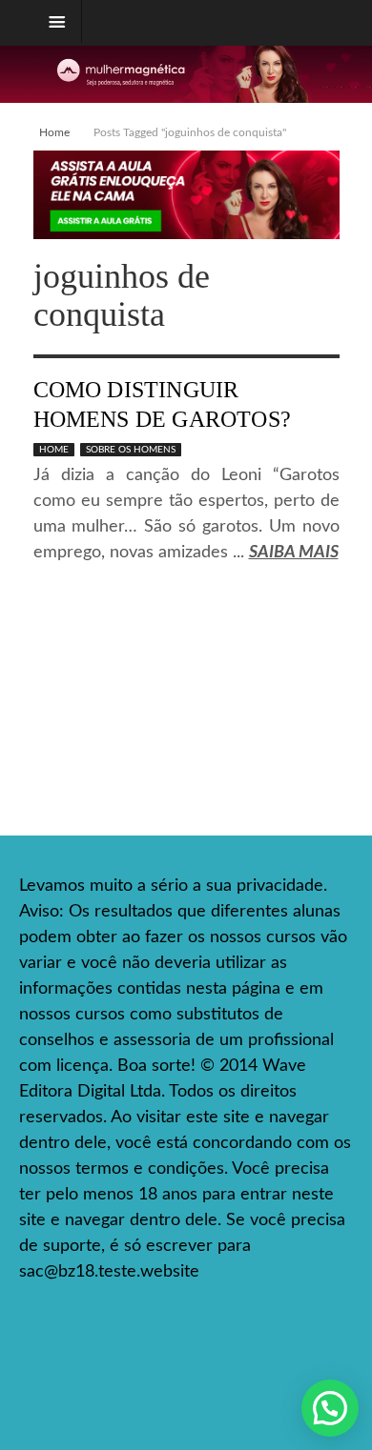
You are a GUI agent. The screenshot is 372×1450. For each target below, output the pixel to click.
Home (54, 132)
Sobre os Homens (131, 449)
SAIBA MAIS (294, 552)
